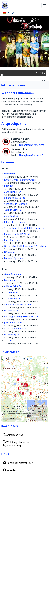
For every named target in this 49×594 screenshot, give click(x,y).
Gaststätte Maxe (12, 274)
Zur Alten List (11, 215)
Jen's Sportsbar (12, 240)
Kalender (11, 470)
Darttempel (10, 173)
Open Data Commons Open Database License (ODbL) (24, 412)
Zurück (3, 56)
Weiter (45, 56)
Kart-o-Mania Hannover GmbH (20, 179)
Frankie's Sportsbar (14, 258)
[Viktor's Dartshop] (24, 23)
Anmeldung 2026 (15, 434)
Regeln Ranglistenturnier (20, 462)
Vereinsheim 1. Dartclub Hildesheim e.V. (24, 228)
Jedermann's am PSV (14, 322)
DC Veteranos (11, 252)
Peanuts (8, 185)
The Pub (8, 340)
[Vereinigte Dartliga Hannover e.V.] (5, 5)
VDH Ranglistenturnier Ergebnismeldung (16, 444)
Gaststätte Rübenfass (15, 328)
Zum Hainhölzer (12, 191)
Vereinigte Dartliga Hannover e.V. (21, 316)
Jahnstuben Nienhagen (16, 221)
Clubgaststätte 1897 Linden (18, 234)
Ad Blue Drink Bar (13, 209)
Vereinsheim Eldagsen (15, 203)
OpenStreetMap (9, 409)
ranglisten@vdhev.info (32, 144)
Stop (2, 75)
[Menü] (44, 5)
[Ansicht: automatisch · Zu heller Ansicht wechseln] (12, 13)
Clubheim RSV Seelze (14, 197)
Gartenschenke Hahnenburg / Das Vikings (25, 246)
